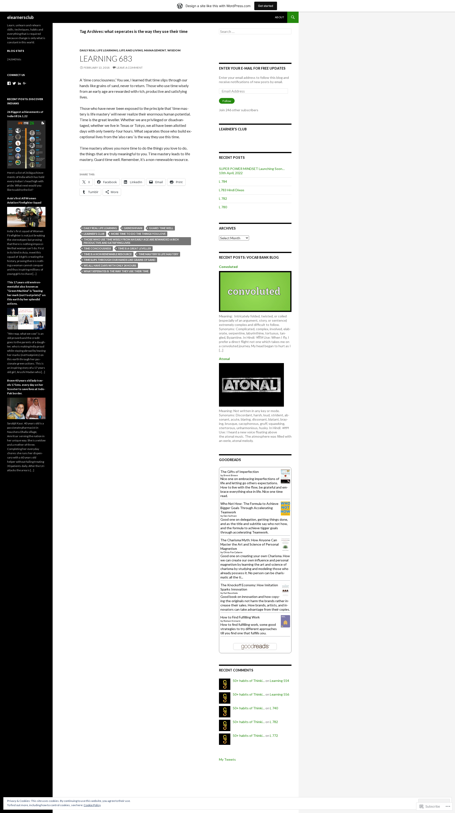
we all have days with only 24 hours (110, 265)
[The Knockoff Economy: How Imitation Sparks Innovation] (285, 589)
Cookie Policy (92, 805)
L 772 (274, 735)
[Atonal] (251, 384)
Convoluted (228, 267)
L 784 (223, 181)
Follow (227, 101)
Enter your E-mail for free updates (252, 68)
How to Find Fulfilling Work (240, 617)
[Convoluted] (255, 291)
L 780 (223, 207)
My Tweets (227, 759)
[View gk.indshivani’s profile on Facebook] (9, 83)
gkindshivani (133, 228)
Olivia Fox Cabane (232, 552)
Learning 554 (279, 681)
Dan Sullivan (230, 515)
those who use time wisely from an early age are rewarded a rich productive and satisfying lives (131, 241)
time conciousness (97, 248)
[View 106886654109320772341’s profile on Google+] (25, 83)
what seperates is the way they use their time (116, 271)
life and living (131, 50)
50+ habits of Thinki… (249, 681)
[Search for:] (255, 32)
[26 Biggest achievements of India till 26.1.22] (26, 144)
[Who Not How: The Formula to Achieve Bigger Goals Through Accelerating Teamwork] (285, 508)
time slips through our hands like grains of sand (119, 259)
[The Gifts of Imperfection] (285, 476)
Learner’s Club (233, 129)
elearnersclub (20, 17)
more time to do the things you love (138, 233)
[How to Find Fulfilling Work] (285, 621)
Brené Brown (230, 475)
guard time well (161, 228)
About (279, 17)
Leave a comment (130, 67)
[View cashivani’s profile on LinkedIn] (19, 83)
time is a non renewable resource (108, 254)
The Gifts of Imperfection (239, 472)
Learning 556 (279, 694)
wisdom (174, 50)
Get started (265, 6)
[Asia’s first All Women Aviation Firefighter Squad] (26, 216)
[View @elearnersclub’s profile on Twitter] (14, 83)
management (155, 50)
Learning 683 (106, 58)
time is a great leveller (134, 248)
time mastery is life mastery (158, 254)
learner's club (94, 233)
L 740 (274, 708)
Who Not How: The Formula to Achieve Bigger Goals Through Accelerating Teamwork (249, 508)
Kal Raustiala (230, 592)
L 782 (223, 198)
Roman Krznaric (232, 620)
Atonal (224, 359)
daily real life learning (99, 50)
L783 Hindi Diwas (231, 190)
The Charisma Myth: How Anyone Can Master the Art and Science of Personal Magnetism (249, 544)
